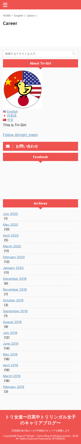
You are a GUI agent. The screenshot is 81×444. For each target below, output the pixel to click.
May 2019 (10, 354)
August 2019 (12, 322)
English (12, 111)
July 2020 (10, 214)
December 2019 (15, 279)
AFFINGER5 (58, 438)
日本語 (12, 115)
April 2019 (10, 365)
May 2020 (10, 225)
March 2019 (11, 376)
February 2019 (13, 387)
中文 (10, 120)
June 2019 (10, 343)
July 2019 (10, 333)
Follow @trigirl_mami (20, 135)
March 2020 (12, 246)
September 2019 (15, 311)
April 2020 (11, 235)
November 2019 (15, 289)
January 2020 (13, 268)
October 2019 (13, 300)
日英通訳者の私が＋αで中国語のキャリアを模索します (40, 430)
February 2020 (14, 257)
